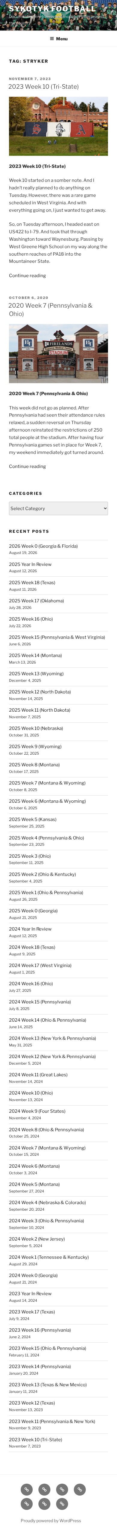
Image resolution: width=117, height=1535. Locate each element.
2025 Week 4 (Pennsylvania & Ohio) (46, 838)
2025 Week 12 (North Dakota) (40, 692)
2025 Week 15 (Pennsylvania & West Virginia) (57, 637)
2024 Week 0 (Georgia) (33, 1275)
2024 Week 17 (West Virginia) (40, 965)
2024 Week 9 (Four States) (37, 1111)
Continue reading (27, 275)
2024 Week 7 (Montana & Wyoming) (47, 1148)
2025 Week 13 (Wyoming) (36, 673)
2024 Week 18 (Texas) (32, 947)
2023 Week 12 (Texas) (32, 1403)
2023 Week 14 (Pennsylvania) (40, 1366)
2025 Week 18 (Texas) (32, 582)
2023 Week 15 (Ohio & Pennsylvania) (47, 1348)
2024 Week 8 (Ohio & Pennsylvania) (46, 1129)
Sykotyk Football (52, 8)
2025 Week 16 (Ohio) (31, 619)
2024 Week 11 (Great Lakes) (38, 1074)
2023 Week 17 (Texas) (32, 1312)
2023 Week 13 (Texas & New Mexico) (48, 1384)
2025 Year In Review (30, 564)
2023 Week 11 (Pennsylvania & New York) (52, 1421)
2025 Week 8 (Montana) (34, 765)
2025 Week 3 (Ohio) (30, 856)
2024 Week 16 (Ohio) (31, 983)
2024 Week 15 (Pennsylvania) (40, 1002)
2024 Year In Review (30, 929)
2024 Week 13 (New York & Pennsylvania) (52, 1038)
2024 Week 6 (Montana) (34, 1166)
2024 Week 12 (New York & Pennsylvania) (52, 1056)
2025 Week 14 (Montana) (35, 655)
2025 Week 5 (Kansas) (32, 819)
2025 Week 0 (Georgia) (33, 911)
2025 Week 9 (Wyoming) (35, 746)
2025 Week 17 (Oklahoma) (36, 601)
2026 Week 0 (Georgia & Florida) (43, 546)
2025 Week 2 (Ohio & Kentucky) (42, 874)
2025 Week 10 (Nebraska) (36, 728)
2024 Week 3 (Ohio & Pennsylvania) (46, 1221)
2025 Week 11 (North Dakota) (39, 710)
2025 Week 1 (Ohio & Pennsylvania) (46, 892)
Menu (62, 38)
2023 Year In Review (30, 1293)
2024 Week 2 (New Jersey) (37, 1239)
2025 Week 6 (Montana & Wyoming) (47, 801)
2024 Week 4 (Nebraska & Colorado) (47, 1202)
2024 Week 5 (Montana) (34, 1184)
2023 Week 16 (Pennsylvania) (40, 1330)
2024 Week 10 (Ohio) (31, 1093)
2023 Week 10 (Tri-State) (43, 86)
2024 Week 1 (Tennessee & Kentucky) (49, 1257)
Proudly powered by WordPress (51, 1520)
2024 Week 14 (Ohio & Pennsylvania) (47, 1020)
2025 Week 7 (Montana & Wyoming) (47, 783)
